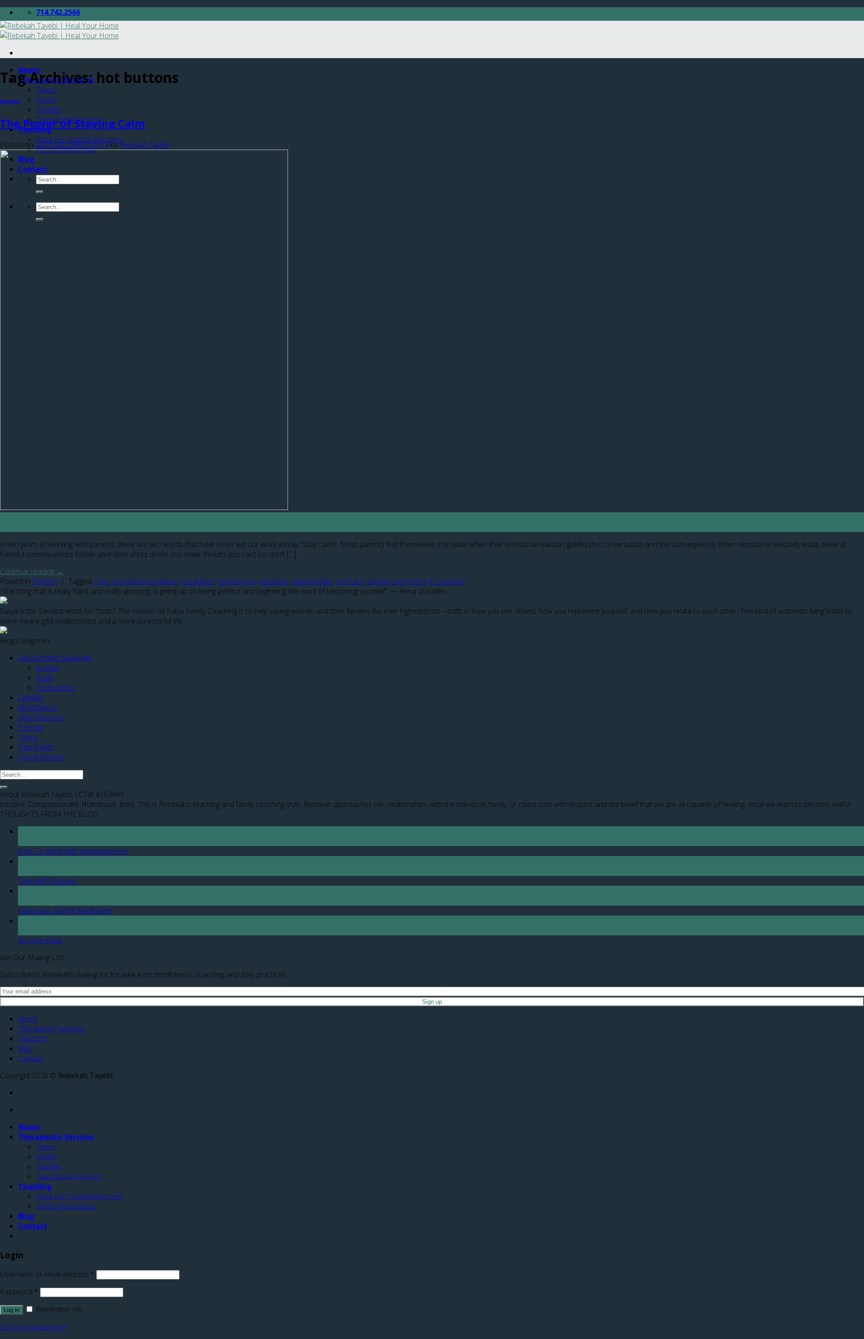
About (27, 1019)
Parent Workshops (66, 1206)
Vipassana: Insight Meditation (65, 910)
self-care (350, 581)
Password (19, 1292)
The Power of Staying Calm (72, 123)
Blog (25, 1048)
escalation (198, 581)
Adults (46, 100)
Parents (10, 101)
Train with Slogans (47, 881)
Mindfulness (37, 707)
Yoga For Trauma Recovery (79, 139)
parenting (273, 581)
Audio (45, 678)
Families (49, 109)
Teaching (32, 1038)
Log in (11, 1310)
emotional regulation (146, 581)
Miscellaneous (41, 717)
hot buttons (236, 581)
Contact (30, 1058)
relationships (312, 581)
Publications (55, 687)
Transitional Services (69, 1176)
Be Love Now (40, 940)
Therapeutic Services (51, 1029)
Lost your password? (33, 1327)
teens (418, 581)
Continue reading (31, 571)
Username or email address (47, 1274)
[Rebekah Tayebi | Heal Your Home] (59, 31)
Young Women (41, 757)
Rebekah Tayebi (145, 145)
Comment (446, 581)
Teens (46, 90)
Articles (47, 668)
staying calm (386, 581)
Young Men (36, 747)
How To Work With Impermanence (73, 851)
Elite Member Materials (55, 658)
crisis (102, 581)
